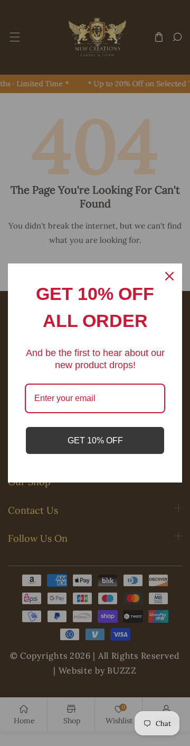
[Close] (169, 276)
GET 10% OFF (95, 440)
